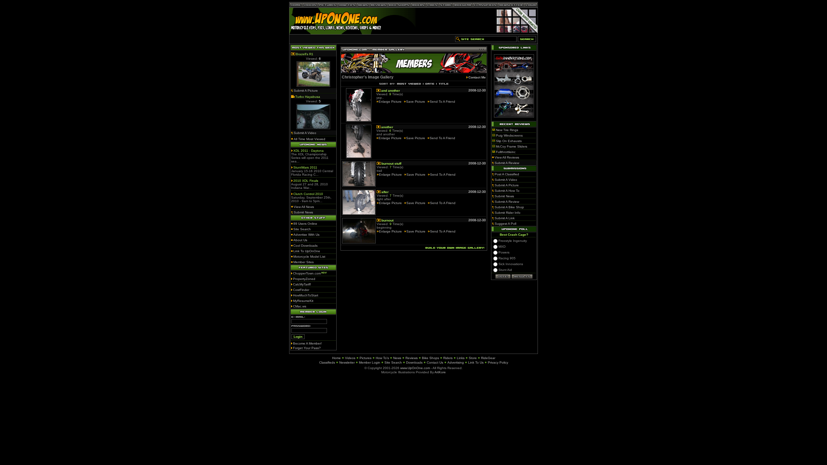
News (397, 358)
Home (336, 358)
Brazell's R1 (304, 54)
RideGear (488, 358)
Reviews (411, 358)
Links (461, 358)
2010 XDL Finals (305, 180)
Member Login (369, 362)
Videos (350, 358)
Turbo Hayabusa (307, 96)
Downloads (414, 362)
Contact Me (477, 77)
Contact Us (435, 362)
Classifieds (327, 362)
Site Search (393, 362)
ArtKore (440, 372)
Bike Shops (430, 358)
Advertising (455, 362)
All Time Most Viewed (309, 139)
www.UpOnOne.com (415, 368)
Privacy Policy (498, 362)
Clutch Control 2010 (308, 194)
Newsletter (347, 362)
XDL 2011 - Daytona (308, 150)
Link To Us (476, 362)
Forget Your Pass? (307, 348)
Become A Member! (307, 343)
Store (473, 358)
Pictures (366, 358)
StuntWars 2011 (305, 167)
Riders (448, 358)
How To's (382, 358)
